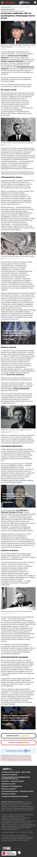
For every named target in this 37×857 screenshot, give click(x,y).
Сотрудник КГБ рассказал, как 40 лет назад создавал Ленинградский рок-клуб (17, 333)
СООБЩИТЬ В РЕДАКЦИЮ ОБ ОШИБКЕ (14, 796)
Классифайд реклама (10, 791)
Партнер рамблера (17, 848)
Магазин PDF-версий (9, 774)
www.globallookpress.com (8, 613)
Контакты (5, 781)
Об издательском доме (10, 772)
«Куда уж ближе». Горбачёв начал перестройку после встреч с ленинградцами (15, 717)
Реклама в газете (17, 781)
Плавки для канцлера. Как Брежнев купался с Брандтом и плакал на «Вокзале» (17, 496)
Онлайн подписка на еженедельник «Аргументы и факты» (15, 778)
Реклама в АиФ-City (8, 789)
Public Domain (15, 432)
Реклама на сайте (8, 784)
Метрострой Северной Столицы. (13, 258)
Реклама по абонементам (11, 786)
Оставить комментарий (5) (18, 742)
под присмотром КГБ (10, 319)
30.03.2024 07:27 (6, 7)
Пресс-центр (26, 772)
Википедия (7, 145)
